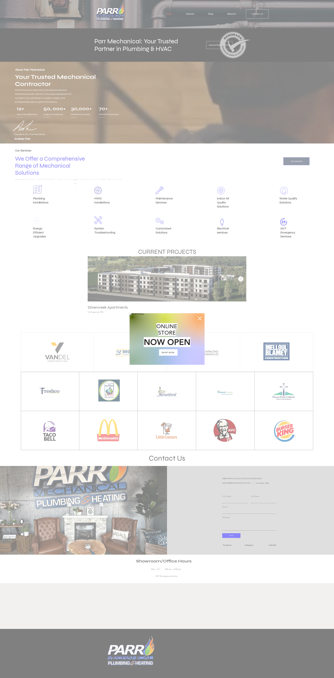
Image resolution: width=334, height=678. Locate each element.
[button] (200, 318)
